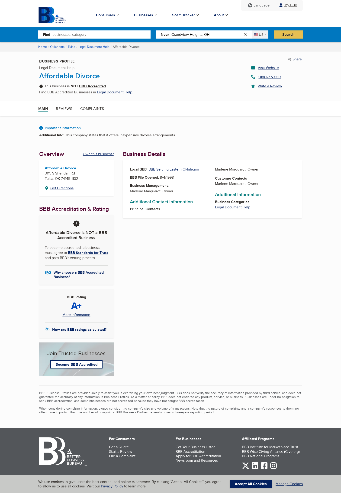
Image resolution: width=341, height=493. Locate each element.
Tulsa (71, 46)
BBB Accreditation (190, 451)
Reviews (64, 108)
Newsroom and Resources (197, 460)
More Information (76, 314)
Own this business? (98, 154)
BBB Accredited (92, 86)
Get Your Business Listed (196, 447)
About (219, 15)
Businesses (143, 15)
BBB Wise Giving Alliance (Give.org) (271, 451)
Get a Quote (119, 447)
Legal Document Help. (115, 92)
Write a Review (270, 86)
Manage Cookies (289, 484)
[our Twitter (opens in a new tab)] (245, 468)
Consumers (105, 15)
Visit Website (268, 68)
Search (288, 34)
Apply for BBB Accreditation (198, 456)
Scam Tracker (183, 15)
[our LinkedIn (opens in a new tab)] (255, 468)
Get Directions (62, 188)
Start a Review (120, 451)
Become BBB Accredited (76, 364)
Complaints (92, 108)
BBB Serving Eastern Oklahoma (173, 169)
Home (42, 46)
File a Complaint (122, 456)
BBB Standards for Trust (88, 252)
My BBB (290, 5)
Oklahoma (57, 46)
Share (297, 59)
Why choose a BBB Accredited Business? (79, 274)
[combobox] (101, 34)
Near (165, 34)
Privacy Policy (112, 486)
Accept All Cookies (251, 483)
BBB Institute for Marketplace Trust (270, 447)
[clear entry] (246, 34)
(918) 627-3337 (269, 77)
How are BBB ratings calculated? (79, 329)
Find (46, 34)
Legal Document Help (93, 46)
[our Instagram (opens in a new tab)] (273, 468)
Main (43, 108)
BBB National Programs (260, 456)
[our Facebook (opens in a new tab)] (264, 468)
